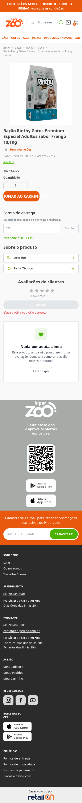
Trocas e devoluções (17, 776)
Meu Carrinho (13, 679)
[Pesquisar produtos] (32, 22)
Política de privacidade (19, 764)
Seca (41, 47)
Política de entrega (16, 758)
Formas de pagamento (19, 770)
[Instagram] (8, 700)
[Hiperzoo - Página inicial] (14, 22)
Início (6, 47)
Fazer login (41, 371)
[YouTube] (33, 700)
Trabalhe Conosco (15, 574)
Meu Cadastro (13, 667)
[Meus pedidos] (68, 22)
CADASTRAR (64, 534)
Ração (29, 47)
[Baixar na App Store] (17, 726)
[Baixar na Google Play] (17, 736)
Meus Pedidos (13, 673)
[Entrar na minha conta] (60, 22)
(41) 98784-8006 (14, 594)
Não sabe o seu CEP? (18, 238)
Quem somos (12, 568)
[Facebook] (21, 700)
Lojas (7, 562)
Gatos (18, 47)
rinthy (8, 162)
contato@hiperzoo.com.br (21, 631)
